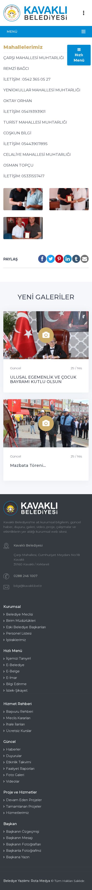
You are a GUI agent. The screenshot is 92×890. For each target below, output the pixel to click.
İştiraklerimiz (16, 640)
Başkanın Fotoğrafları (23, 844)
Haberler (13, 749)
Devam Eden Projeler (24, 800)
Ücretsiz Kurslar (18, 731)
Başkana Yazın (17, 857)
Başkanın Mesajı (19, 838)
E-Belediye (15, 665)
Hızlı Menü (79, 57)
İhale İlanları (15, 724)
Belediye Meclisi (19, 614)
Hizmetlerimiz (17, 813)
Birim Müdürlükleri (21, 620)
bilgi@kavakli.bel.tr (28, 586)
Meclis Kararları (18, 718)
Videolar (12, 781)
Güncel (15, 368)
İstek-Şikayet (16, 690)
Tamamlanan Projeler (23, 806)
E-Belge (13, 671)
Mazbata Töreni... (28, 465)
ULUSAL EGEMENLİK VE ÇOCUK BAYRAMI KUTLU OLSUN (43, 379)
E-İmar (11, 678)
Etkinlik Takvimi (18, 762)
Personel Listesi (18, 633)
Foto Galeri (15, 775)
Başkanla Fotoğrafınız (23, 850)
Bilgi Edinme (16, 684)
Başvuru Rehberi (19, 711)
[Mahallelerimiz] (23, 199)
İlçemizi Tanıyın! (18, 658)
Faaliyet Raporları (20, 768)
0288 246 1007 (26, 576)
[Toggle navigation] (83, 13)
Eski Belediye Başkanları (26, 627)
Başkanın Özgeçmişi (22, 831)
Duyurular (14, 756)
